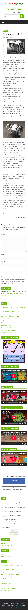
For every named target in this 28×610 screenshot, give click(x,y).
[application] (14, 376)
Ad (2, 254)
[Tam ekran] (25, 382)
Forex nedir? (4, 323)
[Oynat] (3, 382)
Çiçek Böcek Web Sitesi (7, 545)
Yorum (3, 234)
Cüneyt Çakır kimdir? (6, 332)
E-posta (3, 262)
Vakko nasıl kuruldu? (6, 325)
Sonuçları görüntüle (14, 534)
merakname (14, 9)
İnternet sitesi (5, 269)
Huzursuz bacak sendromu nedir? (9, 330)
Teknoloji (5, 30)
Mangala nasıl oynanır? (7, 314)
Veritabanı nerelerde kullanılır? (16, 218)
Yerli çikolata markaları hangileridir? (10, 316)
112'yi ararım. (6, 527)
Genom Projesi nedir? (9, 214)
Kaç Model (3, 554)
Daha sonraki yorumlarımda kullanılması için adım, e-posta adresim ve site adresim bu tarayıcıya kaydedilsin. (13, 281)
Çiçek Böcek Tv (4, 543)
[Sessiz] (22, 382)
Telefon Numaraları (6, 557)
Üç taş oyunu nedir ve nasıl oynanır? (10, 311)
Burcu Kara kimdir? (6, 327)
